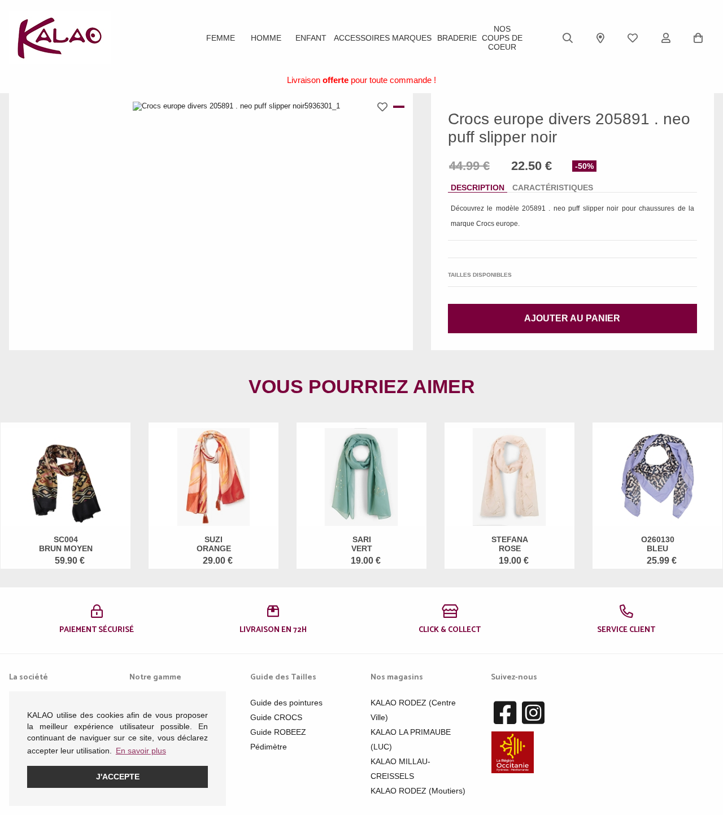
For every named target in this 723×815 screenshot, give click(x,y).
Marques (412, 37)
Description (477, 187)
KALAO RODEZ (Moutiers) (418, 790)
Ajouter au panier (572, 318)
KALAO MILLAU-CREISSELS (400, 769)
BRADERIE (457, 37)
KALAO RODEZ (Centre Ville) (413, 710)
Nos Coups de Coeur (502, 37)
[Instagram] (533, 713)
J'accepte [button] (118, 776)
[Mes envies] (633, 38)
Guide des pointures (286, 702)
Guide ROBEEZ (278, 731)
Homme (266, 37)
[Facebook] (505, 713)
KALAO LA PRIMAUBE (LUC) (411, 739)
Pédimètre (268, 746)
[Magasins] (600, 38)
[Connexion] (665, 38)
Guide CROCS (276, 717)
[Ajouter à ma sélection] (385, 107)
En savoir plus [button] (141, 750)
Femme (220, 37)
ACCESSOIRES (362, 37)
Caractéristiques (552, 187)
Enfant (310, 37)
